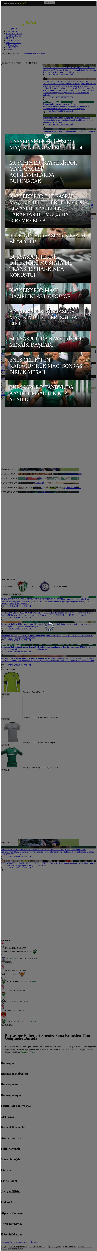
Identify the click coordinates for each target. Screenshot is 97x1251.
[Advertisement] (49, 418)
